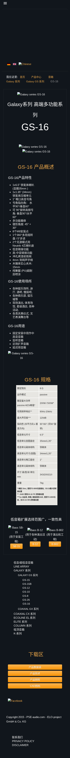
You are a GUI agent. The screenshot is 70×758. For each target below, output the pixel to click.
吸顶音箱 (19, 629)
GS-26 (26, 599)
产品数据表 (35, 667)
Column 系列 (23, 625)
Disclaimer (20, 745)
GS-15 (26, 580)
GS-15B (26, 583)
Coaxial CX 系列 (25, 613)
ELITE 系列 (20, 621)
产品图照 (35, 679)
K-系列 (18, 633)
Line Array (21, 566)
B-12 (35, 544)
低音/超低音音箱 (23, 562)
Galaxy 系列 (22, 570)
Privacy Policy (23, 741)
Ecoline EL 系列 (24, 617)
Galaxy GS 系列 (28, 575)
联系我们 (18, 737)
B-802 (55, 544)
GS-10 (26, 591)
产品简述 (35, 673)
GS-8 (25, 595)
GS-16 (26, 603)
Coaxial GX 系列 (28, 608)
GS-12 (26, 587)
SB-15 (16, 546)
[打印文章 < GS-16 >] (63, 94)
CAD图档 (35, 685)
